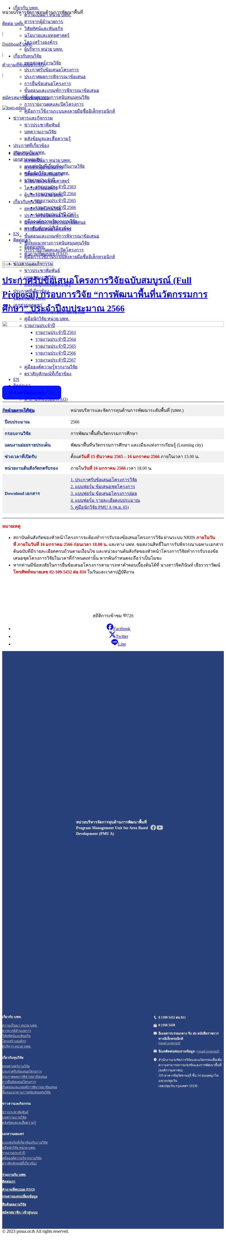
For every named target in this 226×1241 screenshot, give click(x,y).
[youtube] (160, 829)
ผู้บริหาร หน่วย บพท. (43, 194)
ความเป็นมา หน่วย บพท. (47, 160)
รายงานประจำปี (39, 325)
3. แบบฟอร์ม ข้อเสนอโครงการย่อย (104, 493)
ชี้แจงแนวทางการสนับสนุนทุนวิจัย (56, 243)
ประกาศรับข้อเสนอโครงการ (51, 215)
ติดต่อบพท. (34, 392)
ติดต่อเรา (22, 385)
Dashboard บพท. (17, 44)
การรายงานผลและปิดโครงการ (54, 249)
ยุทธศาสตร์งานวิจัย (42, 208)
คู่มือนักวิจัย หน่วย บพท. (46, 318)
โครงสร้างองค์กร (41, 188)
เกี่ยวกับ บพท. (26, 153)
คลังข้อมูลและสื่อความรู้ (47, 284)
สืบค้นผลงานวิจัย (18, 410)
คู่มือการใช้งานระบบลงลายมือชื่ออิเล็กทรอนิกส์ (69, 256)
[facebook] (153, 829)
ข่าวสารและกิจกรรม (33, 263)
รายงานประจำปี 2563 (55, 332)
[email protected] (169, 1043)
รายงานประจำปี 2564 (55, 339)
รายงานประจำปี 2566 (55, 353)
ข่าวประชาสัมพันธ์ (42, 270)
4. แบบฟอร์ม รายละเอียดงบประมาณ (105, 500)
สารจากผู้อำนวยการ (43, 167)
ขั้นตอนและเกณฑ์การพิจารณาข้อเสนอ (61, 236)
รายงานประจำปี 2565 (55, 346)
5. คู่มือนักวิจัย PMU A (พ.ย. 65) (100, 507)
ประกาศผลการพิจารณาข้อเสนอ (55, 222)
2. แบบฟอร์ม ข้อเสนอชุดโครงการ (103, 486)
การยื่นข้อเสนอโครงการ (47, 229)
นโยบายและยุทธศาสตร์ (46, 181)
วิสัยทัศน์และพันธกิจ (43, 174)
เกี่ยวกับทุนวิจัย (27, 201)
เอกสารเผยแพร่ (27, 305)
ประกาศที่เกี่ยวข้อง (31, 291)
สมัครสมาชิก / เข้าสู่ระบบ (20, 1212)
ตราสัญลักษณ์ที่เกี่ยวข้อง (47, 373)
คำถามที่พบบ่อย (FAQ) (23, 64)
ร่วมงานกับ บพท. (29, 298)
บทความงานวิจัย (40, 277)
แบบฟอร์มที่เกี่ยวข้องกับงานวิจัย (54, 311)
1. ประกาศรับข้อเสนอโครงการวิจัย (104, 479)
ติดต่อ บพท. (13, 23)
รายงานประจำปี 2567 (55, 360)
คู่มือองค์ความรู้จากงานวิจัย (50, 366)
